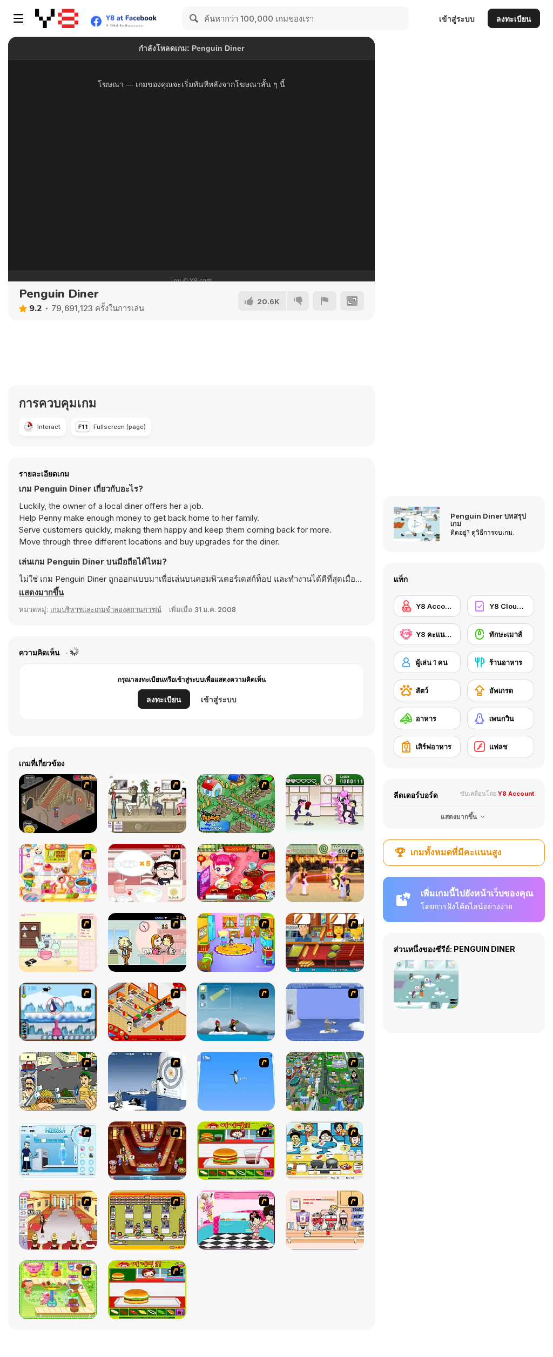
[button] (41, 593)
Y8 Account (516, 793)
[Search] (194, 18)
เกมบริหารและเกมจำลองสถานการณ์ (105, 609)
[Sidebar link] (18, 18)
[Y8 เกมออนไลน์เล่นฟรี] (57, 18)
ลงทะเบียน (513, 18)
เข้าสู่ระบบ (457, 18)
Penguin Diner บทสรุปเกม (488, 520)
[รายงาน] (324, 301)
